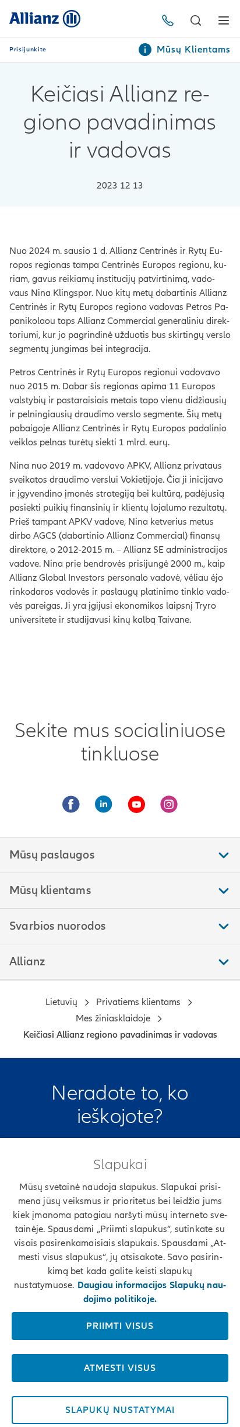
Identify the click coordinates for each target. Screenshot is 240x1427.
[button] (196, 20)
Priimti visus (120, 1326)
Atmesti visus (120, 1368)
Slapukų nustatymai (120, 1410)
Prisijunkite (28, 49)
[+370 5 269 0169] (170, 20)
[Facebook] (71, 804)
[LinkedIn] (103, 804)
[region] (120, 1282)
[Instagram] (169, 804)
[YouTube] (136, 804)
